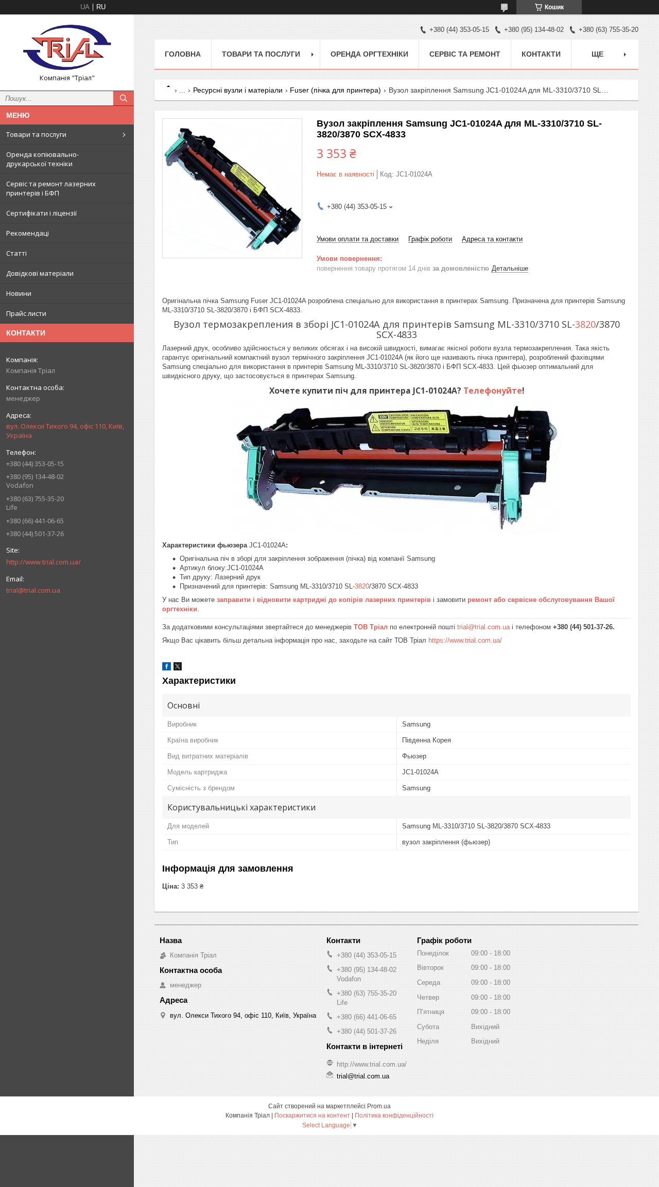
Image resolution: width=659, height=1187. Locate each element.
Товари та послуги (36, 134)
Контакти (541, 54)
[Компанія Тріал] (67, 48)
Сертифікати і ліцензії (41, 213)
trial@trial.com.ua (33, 590)
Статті (16, 253)
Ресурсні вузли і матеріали (238, 90)
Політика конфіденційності (394, 1115)
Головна (183, 54)
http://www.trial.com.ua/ (43, 561)
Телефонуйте (492, 390)
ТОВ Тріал (372, 627)
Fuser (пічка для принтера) (335, 90)
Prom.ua (379, 1106)
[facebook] (166, 668)
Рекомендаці (27, 233)
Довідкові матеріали (40, 273)
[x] (178, 668)
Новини (18, 293)
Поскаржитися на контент (312, 1115)
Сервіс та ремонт (464, 54)
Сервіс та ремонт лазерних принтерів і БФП (51, 188)
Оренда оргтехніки (369, 54)
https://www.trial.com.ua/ (465, 640)
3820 (585, 324)
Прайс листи (26, 313)
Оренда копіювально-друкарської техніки (42, 159)
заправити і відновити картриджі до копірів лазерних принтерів (324, 600)
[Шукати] (123, 98)
